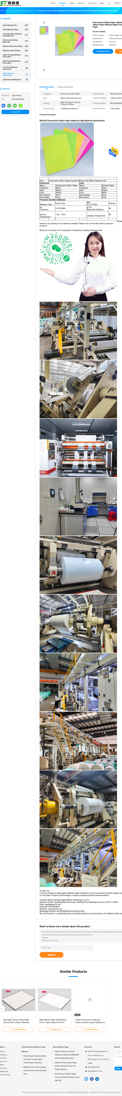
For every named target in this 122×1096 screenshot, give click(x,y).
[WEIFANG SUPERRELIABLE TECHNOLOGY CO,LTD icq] (21, 105)
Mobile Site (4, 1071)
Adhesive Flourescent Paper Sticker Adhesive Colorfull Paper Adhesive (66, 1066)
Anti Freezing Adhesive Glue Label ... (15, 62)
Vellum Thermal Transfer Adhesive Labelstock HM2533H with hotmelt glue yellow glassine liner (67, 1055)
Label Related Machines (15, 80)
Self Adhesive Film (15, 25)
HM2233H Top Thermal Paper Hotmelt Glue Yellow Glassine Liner (34, 1070)
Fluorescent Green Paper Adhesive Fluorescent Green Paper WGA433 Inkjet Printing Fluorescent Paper (90, 1022)
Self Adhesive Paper (15, 30)
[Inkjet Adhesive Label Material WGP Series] (18, 1000)
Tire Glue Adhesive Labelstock (15, 68)
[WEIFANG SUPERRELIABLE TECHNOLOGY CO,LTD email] (3, 105)
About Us (3, 1061)
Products (3, 1055)
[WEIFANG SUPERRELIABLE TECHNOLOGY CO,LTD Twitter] (86, 1079)
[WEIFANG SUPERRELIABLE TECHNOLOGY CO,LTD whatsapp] (9, 105)
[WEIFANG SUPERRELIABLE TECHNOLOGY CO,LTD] (10, 3)
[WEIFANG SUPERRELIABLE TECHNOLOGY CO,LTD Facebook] (92, 1079)
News (2, 1065)
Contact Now (15, 112)
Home (2, 1051)
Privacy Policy (5, 1075)
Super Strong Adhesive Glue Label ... (15, 56)
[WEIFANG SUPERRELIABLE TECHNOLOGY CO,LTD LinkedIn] (97, 1079)
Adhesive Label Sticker (15, 50)
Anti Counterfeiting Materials (15, 41)
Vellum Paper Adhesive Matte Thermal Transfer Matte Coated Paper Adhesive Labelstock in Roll (34, 1059)
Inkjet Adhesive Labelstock (15, 74)
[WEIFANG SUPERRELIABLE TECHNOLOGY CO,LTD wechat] (15, 105)
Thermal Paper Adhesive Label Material (15, 35)
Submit (51, 954)
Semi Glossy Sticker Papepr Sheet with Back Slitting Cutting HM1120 (67, 1077)
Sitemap (3, 1068)
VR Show (3, 1058)
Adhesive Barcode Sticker (15, 46)
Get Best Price (103, 51)
